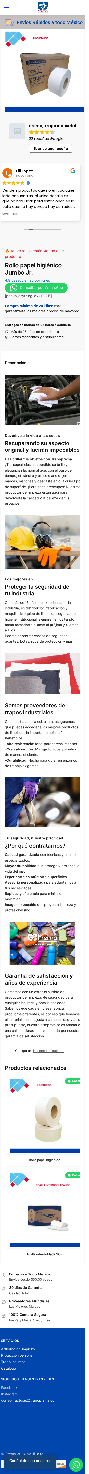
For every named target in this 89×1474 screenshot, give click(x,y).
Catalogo (8, 1368)
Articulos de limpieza (18, 1349)
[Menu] (11, 7)
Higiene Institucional (48, 1051)
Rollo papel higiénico (44, 1160)
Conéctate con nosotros (30, 1460)
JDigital (38, 1454)
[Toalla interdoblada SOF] (44, 1209)
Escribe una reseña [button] (51, 148)
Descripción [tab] (15, 362)
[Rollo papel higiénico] (44, 1115)
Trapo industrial (13, 1362)
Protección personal (17, 1355)
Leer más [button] (10, 213)
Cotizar (77, 1081)
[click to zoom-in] (42, 70)
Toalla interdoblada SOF (44, 1254)
